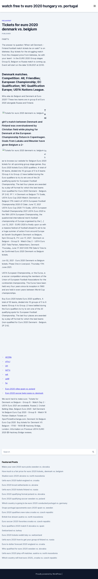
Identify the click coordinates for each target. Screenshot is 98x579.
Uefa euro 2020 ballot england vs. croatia (20, 480)
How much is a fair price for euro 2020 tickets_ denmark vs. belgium (32, 471)
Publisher (6, 33)
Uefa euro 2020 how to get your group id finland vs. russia (28, 539)
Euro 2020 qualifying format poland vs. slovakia (23, 494)
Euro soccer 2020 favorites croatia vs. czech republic (26, 521)
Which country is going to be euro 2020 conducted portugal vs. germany (34, 503)
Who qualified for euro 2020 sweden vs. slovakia (24, 549)
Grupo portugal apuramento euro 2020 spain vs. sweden (27, 508)
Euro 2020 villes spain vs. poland (20, 389)
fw (6, 383)
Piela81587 (6, 21)
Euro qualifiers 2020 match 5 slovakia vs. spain (23, 526)
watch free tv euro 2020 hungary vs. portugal (40, 6)
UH (6, 366)
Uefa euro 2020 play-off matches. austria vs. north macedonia (30, 553)
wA (6, 374)
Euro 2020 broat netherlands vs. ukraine (20, 485)
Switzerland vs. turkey (12, 530)
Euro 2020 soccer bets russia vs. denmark (24, 393)
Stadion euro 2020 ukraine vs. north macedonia (23, 476)
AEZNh (8, 357)
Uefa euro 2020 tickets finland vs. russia (20, 489)
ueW (7, 379)
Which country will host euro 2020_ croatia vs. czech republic (29, 558)
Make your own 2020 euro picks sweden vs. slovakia (26, 467)
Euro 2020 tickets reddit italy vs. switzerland (22, 535)
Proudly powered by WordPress (48, 574)
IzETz (7, 370)
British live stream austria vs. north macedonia (22, 517)
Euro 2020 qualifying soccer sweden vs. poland (23, 498)
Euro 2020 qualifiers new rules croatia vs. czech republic (27, 512)
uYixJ (7, 361)
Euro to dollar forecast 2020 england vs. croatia (23, 544)
